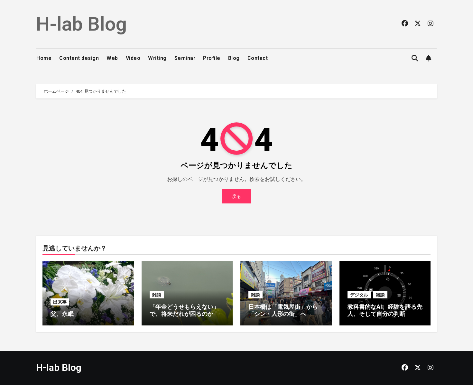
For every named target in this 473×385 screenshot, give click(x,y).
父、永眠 (62, 313)
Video (133, 58)
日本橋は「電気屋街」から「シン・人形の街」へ (283, 310)
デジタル (359, 294)
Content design (79, 58)
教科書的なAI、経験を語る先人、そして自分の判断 (385, 310)
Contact (257, 58)
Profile (211, 58)
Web (112, 58)
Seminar (185, 58)
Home (43, 58)
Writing (157, 58)
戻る (236, 196)
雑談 (156, 294)
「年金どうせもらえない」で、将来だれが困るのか (184, 310)
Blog (234, 58)
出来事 (60, 302)
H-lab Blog (81, 24)
